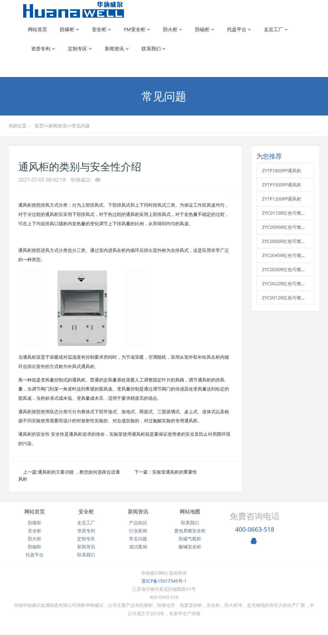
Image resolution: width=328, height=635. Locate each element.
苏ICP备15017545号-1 (164, 581)
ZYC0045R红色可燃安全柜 (285, 255)
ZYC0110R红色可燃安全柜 (285, 213)
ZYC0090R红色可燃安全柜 (285, 227)
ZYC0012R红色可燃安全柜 (285, 298)
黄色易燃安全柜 (190, 531)
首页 (39, 126)
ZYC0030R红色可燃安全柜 (285, 269)
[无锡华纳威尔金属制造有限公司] (73, 9)
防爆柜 (34, 522)
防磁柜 (34, 547)
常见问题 (81, 126)
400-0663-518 (254, 529)
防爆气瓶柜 (190, 539)
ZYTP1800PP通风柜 (281, 170)
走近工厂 (86, 522)
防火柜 (34, 539)
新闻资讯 (58, 126)
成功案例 (138, 547)
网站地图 (190, 511)
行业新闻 (138, 531)
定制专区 (86, 539)
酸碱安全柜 (190, 547)
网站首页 (37, 29)
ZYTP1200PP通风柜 (281, 199)
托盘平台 (35, 555)
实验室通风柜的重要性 (174, 472)
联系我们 (86, 555)
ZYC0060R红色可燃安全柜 (285, 241)
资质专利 (86, 531)
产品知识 (138, 522)
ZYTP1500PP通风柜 (281, 185)
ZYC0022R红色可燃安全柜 (285, 283)
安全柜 (34, 531)
